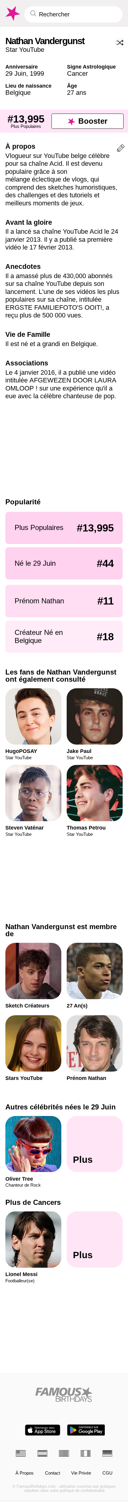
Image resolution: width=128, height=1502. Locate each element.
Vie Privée (81, 1473)
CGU (107, 1473)
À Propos (24, 1473)
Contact (52, 1473)
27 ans (76, 92)
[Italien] (85, 1453)
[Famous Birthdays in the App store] (42, 1430)
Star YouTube (24, 49)
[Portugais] (64, 1453)
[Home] (64, 1394)
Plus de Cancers (33, 1203)
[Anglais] (21, 1453)
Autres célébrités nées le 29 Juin (60, 1107)
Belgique (18, 92)
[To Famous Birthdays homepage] (12, 13)
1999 (37, 73)
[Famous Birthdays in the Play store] (86, 1430)
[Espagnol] (42, 1453)
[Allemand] (107, 1453)
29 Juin (15, 73)
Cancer (77, 73)
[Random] (120, 42)
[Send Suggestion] (121, 149)
